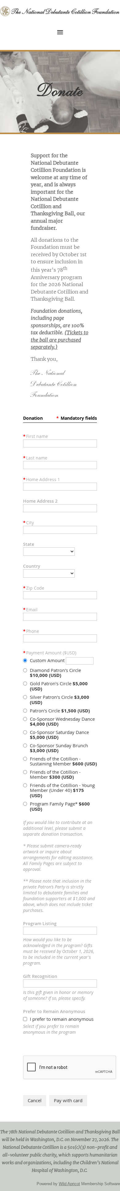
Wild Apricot (69, 1183)
